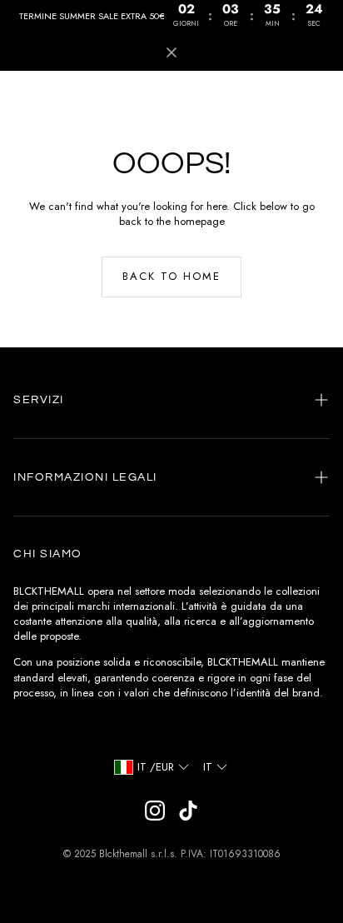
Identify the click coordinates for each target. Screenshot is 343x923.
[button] (171, 400)
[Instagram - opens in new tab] (155, 811)
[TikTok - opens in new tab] (188, 811)
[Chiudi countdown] (171, 52)
